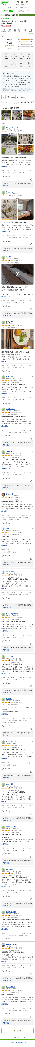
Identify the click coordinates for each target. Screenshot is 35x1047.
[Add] (31, 20)
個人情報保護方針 (21, 1042)
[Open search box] (3, 97)
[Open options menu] (32, 127)
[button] (6, 115)
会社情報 (11, 1042)
